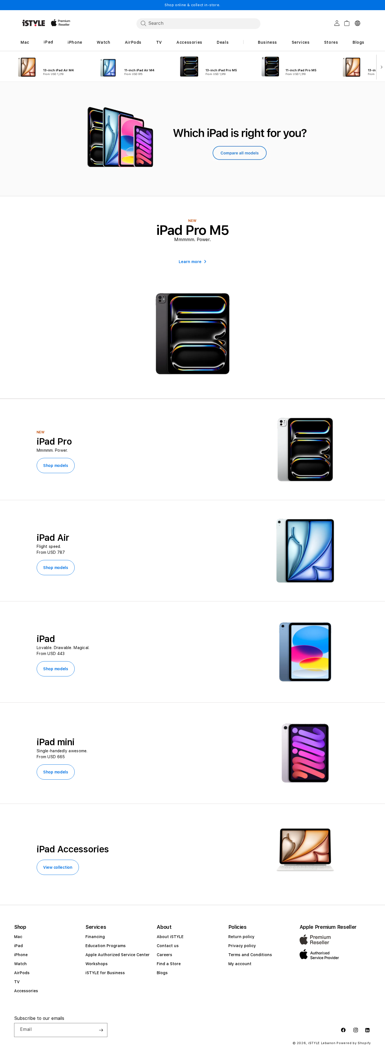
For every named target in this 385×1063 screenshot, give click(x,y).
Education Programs (105, 945)
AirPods (22, 973)
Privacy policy (242, 945)
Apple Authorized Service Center (117, 954)
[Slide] (192, 139)
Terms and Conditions (250, 954)
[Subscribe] (101, 1030)
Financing (95, 936)
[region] (192, 139)
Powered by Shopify (354, 1043)
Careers (164, 954)
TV (17, 982)
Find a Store (169, 963)
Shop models (55, 465)
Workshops (96, 963)
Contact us (168, 945)
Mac (18, 936)
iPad (18, 945)
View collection (57, 867)
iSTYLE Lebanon (322, 1043)
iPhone (21, 954)
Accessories (26, 991)
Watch (20, 963)
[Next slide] (380, 66)
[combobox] (198, 23)
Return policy (241, 936)
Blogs (162, 973)
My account (239, 963)
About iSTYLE (170, 936)
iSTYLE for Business (105, 973)
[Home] (34, 23)
